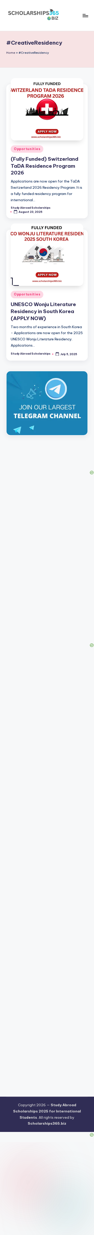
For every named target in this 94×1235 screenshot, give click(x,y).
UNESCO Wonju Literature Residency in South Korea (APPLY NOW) (43, 311)
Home (10, 53)
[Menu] (85, 15)
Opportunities (27, 149)
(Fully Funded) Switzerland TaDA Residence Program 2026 (44, 166)
